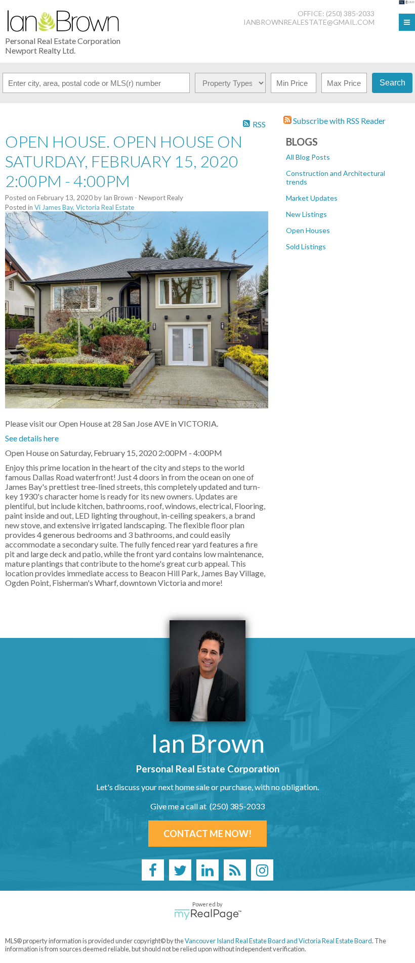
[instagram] (262, 870)
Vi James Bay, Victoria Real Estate (84, 207)
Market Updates (312, 198)
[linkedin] (207, 870)
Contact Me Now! (207, 833)
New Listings (306, 214)
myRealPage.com (208, 914)
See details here (32, 438)
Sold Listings (306, 246)
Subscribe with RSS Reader (339, 120)
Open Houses (308, 230)
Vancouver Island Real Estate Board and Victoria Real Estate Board (278, 941)
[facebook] (153, 870)
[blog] (235, 870)
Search (392, 82)
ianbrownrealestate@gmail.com (309, 22)
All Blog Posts (308, 157)
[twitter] (180, 870)
